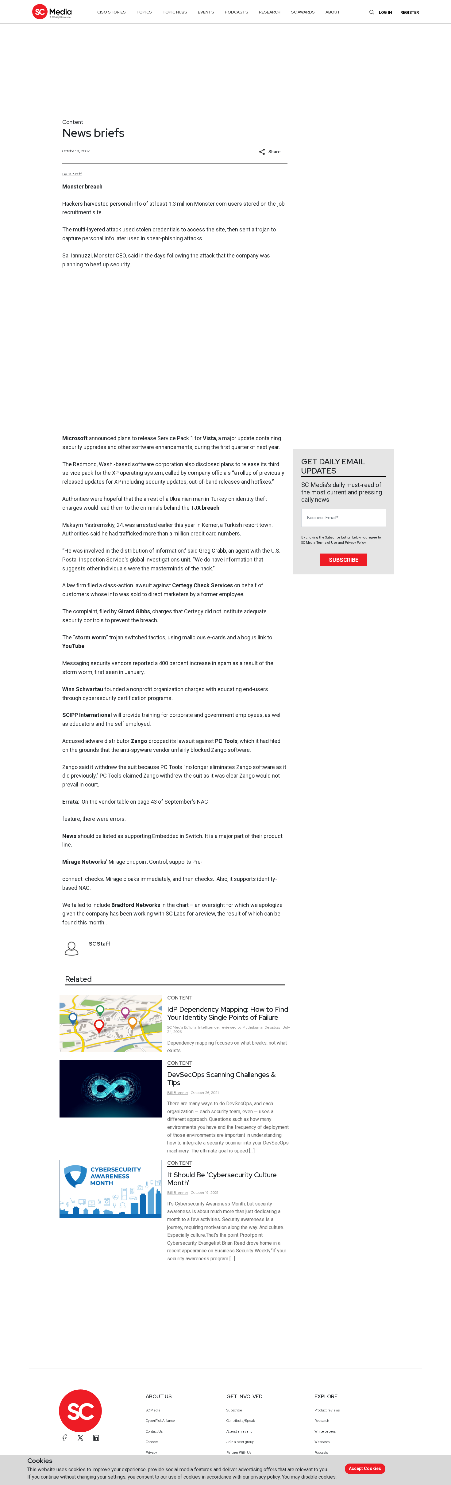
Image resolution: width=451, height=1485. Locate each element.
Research (321, 1420)
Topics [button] (144, 12)
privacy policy (265, 1477)
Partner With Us (238, 1452)
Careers (152, 1442)
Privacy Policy (355, 543)
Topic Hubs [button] (175, 12)
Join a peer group (240, 1442)
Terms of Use (326, 543)
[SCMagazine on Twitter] (80, 1437)
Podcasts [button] (236, 12)
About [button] (333, 12)
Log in (385, 12)
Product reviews (327, 1410)
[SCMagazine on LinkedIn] (96, 1437)
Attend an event (239, 1431)
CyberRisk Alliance (160, 1420)
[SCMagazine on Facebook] (64, 1437)
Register (409, 12)
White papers (325, 1431)
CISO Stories (111, 12)
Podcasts (321, 1452)
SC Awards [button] (303, 12)
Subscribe (343, 560)
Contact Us (154, 1431)
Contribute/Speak (240, 1420)
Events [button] (206, 12)
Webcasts (322, 1442)
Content (72, 121)
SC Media (153, 1410)
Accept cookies (365, 1468)
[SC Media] (51, 11)
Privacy (151, 1452)
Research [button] (269, 12)
